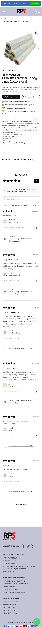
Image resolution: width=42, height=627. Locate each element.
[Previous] (3, 48)
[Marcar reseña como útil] (36, 228)
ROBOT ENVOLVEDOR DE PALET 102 (15, 592)
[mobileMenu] (4, 11)
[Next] (38, 48)
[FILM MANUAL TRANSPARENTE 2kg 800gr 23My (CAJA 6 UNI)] (36, 33)
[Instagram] (28, 546)
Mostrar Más (7, 326)
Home (4, 19)
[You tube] (32, 546)
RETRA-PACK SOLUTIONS (11, 558)
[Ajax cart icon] (39, 11)
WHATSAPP (35, 3)
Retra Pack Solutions (27, 622)
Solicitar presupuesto (11, 97)
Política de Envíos (9, 610)
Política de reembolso (10, 607)
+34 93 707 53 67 (9, 563)
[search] (35, 11)
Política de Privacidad (10, 613)
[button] (27, 180)
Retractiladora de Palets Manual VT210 (17, 125)
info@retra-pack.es (9, 561)
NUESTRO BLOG (8, 571)
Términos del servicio (10, 604)
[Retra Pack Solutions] (21, 11)
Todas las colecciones (10, 602)
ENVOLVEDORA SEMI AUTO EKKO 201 (16, 584)
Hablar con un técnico (31, 97)
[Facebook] (23, 546)
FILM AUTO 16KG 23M (10, 589)
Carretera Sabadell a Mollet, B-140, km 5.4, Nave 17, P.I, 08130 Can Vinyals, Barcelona (20, 567)
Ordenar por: (16, 205)
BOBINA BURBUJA (9, 587)
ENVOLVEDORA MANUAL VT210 (14, 581)
